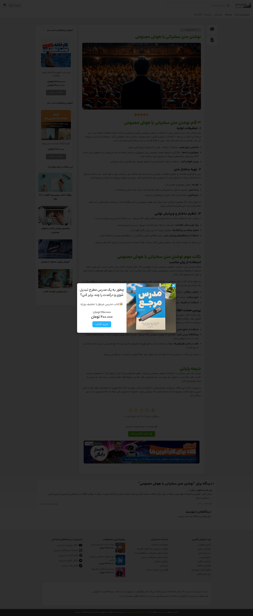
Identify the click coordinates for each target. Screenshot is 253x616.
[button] (173, 285)
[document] (126, 308)
